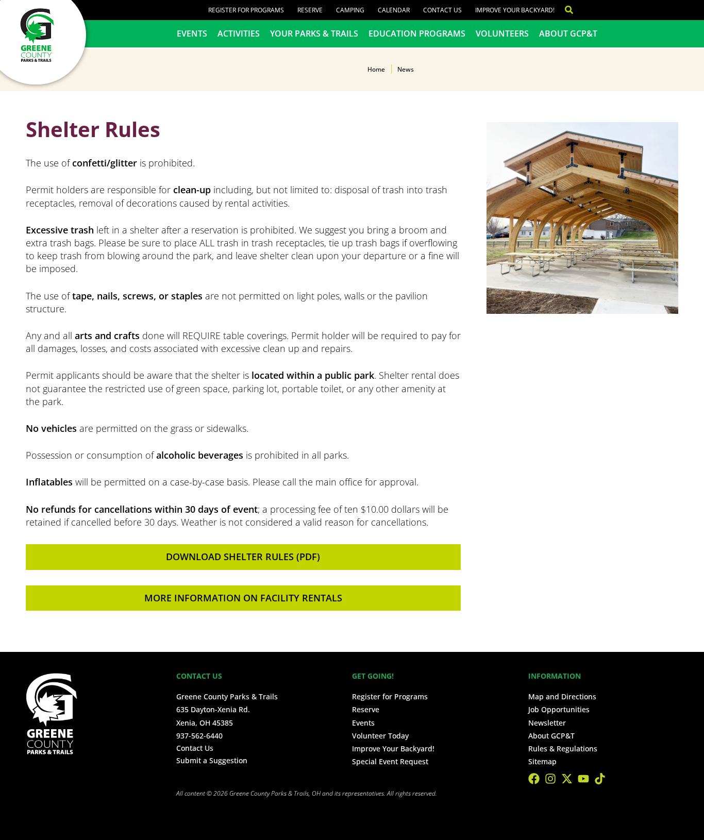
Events (192, 33)
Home (376, 69)
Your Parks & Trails (314, 33)
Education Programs (416, 33)
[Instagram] (550, 778)
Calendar (394, 10)
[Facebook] (534, 778)
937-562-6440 (199, 736)
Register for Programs (246, 10)
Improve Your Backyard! (515, 10)
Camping (350, 10)
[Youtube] (583, 778)
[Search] (564, 10)
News (405, 69)
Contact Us (442, 10)
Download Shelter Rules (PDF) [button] (243, 556)
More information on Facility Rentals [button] (243, 598)
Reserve (310, 10)
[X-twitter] (567, 778)
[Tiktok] (600, 778)
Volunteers (502, 33)
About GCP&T (568, 33)
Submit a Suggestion (211, 760)
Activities (238, 33)
